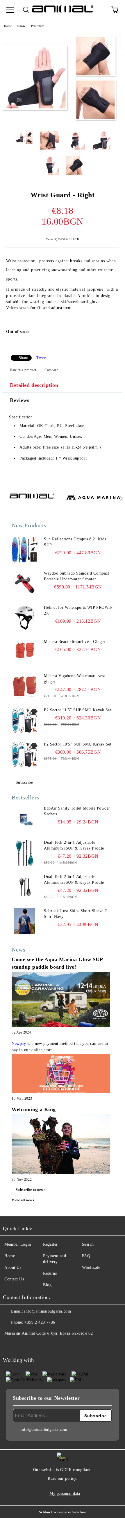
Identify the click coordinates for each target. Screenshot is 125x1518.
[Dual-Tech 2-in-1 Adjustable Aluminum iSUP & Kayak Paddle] (25, 853)
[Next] (120, 499)
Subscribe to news (31, 1190)
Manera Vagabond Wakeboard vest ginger (74, 679)
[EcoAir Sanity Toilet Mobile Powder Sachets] (25, 819)
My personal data (64, 1493)
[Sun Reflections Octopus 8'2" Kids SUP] (25, 549)
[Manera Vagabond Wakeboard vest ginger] (25, 686)
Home (8, 26)
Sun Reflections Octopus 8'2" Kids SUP (75, 542)
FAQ (86, 1256)
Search (88, 1244)
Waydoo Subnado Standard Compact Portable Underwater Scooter (76, 576)
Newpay (19, 1043)
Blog (47, 1285)
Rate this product (23, 370)
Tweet (41, 358)
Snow (21, 26)
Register (50, 1244)
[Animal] (32, 500)
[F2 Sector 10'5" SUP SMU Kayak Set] (25, 754)
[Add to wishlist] (110, 332)
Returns (50, 1273)
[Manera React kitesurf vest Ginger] (25, 652)
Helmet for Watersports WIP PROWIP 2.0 (78, 610)
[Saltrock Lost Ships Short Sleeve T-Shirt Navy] (25, 921)
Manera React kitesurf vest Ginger (74, 641)
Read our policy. (62, 1478)
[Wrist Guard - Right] (62, 122)
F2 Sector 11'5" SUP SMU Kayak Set (77, 710)
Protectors (37, 26)
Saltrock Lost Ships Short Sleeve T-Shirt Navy (76, 914)
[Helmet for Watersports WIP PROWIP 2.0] (25, 618)
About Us (12, 1267)
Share (23, 358)
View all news (23, 1200)
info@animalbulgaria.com (47, 1311)
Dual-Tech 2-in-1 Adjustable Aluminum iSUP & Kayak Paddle (74, 845)
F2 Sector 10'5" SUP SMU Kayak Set (77, 744)
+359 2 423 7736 (39, 1322)
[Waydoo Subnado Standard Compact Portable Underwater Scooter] (25, 584)
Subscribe (24, 782)
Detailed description (34, 385)
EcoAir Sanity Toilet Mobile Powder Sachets (77, 811)
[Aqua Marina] (93, 500)
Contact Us (14, 1279)
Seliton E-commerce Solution (62, 1512)
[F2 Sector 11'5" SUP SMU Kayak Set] (25, 720)
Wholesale (91, 1267)
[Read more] (61, 1000)
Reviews (19, 400)
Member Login (17, 1244)
